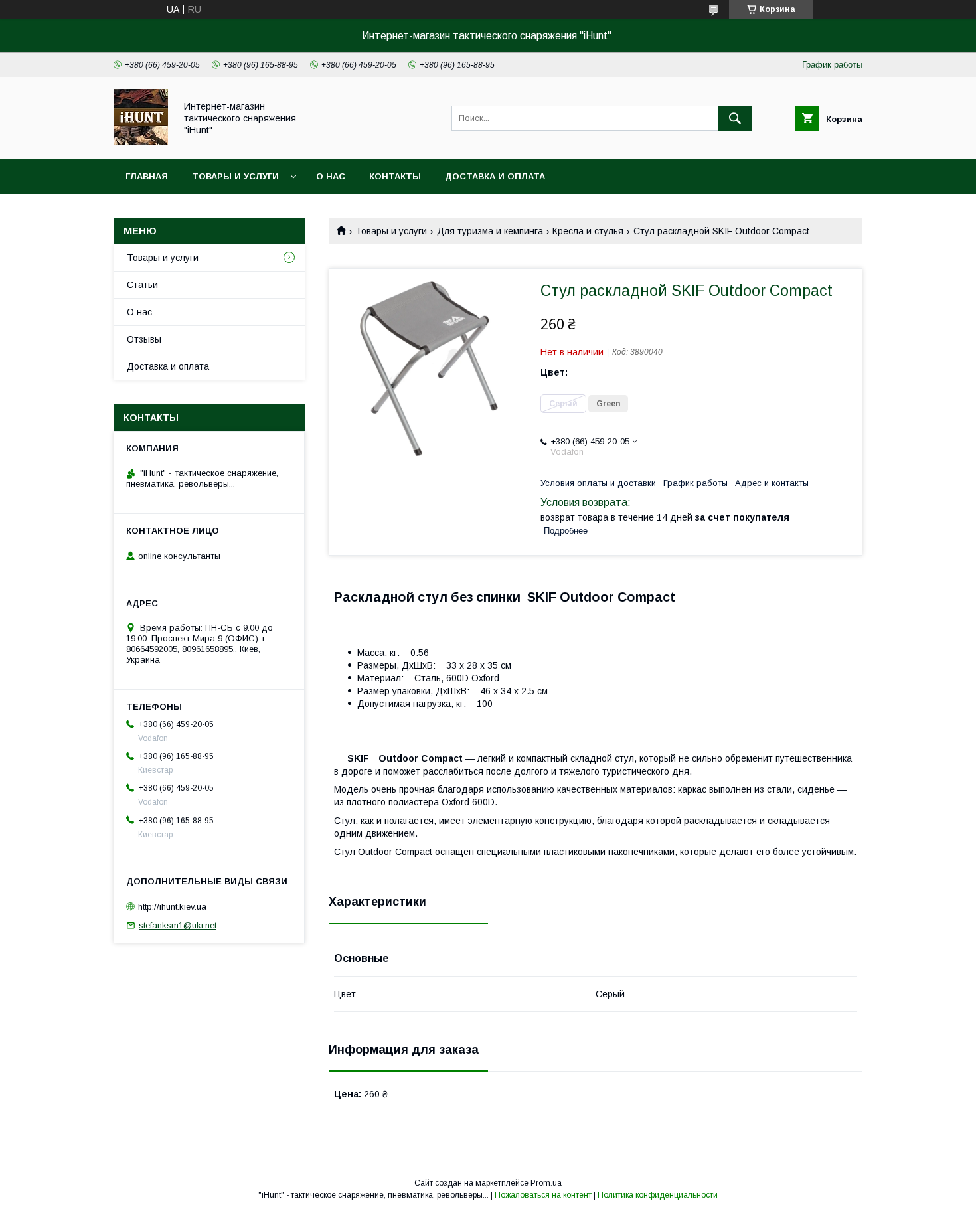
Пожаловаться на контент (543, 1195)
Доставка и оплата (495, 176)
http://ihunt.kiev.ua (172, 906)
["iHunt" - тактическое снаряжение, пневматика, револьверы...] (141, 142)
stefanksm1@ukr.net (177, 925)
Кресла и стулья (587, 231)
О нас (330, 176)
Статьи (142, 285)
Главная (146, 176)
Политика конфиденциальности (658, 1195)
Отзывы (144, 339)
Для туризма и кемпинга (490, 231)
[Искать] (735, 118)
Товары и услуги (235, 176)
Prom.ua (546, 1183)
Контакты (395, 176)
